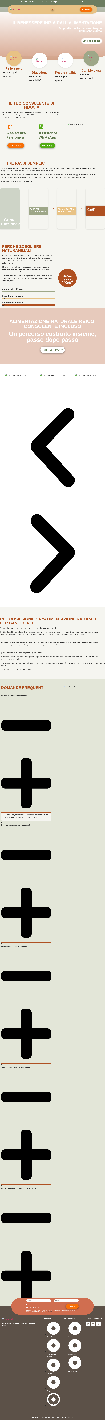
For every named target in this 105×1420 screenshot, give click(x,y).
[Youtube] (93, 1324)
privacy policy (49, 1311)
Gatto (37, 1307)
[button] (52, 448)
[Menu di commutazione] (52, 9)
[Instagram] (98, 1324)
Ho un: (28, 1305)
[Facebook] (88, 1324)
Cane (30, 1307)
